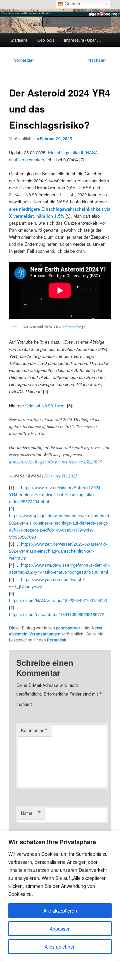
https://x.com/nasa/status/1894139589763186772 (56, 614)
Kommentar (34, 730)
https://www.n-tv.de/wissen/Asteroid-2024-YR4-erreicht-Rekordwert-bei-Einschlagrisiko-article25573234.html (55, 494)
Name (31, 813)
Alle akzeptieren (60, 910)
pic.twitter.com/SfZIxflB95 (78, 462)
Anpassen (60, 928)
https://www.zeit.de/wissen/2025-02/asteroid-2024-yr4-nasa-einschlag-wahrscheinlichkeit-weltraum (58, 551)
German (71, 3)
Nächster (99, 60)
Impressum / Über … (82, 40)
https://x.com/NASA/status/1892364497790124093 (58, 600)
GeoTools (45, 40)
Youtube (74, 326)
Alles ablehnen (60, 946)
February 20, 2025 (61, 476)
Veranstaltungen (44, 634)
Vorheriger (21, 60)
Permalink (56, 640)
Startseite (19, 40)
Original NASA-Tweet (45, 405)
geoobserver (68, 628)
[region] (60, 896)
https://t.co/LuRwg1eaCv (31, 462)
